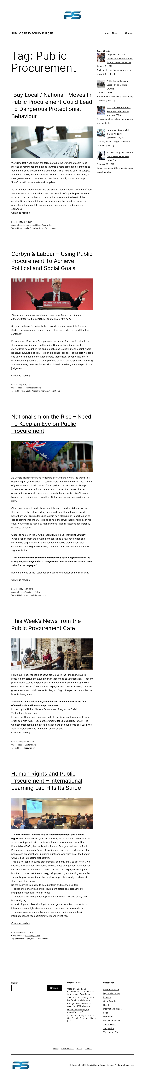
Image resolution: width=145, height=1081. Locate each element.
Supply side (47, 225)
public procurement (78, 193)
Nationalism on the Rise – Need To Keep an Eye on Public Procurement (51, 423)
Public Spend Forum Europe (32, 33)
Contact (129, 33)
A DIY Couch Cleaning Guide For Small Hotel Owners (80, 998)
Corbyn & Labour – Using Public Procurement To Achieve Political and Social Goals (51, 260)
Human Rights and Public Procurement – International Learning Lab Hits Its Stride (46, 780)
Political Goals (24, 391)
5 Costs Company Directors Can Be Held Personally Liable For (81, 1018)
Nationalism (23, 595)
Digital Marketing (111, 993)
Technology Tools (32, 935)
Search (14, 983)
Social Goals (54, 391)
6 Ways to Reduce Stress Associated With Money (79, 1004)
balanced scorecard (47, 572)
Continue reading (20, 212)
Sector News (30, 745)
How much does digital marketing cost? (78, 1010)
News (115, 33)
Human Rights (24, 938)
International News (33, 225)
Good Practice (110, 1001)
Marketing (108, 1016)
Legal (105, 1013)
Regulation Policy (32, 592)
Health (106, 1005)
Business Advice (111, 989)
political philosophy (67, 360)
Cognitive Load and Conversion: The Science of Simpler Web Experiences (80, 991)
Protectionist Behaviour (28, 228)
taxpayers (70, 869)
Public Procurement (47, 228)
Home (106, 33)
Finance (107, 997)
